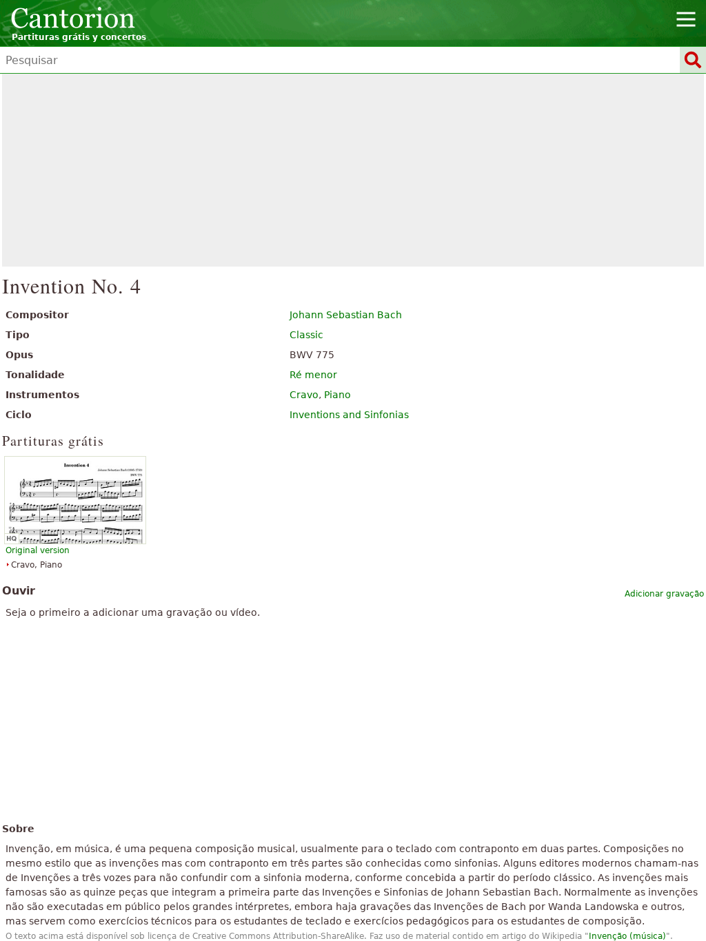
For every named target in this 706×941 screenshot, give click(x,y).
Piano (337, 394)
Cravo (304, 394)
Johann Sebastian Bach (346, 314)
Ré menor (313, 374)
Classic (306, 334)
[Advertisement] (353, 170)
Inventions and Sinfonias (349, 414)
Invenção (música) (627, 936)
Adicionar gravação (664, 594)
